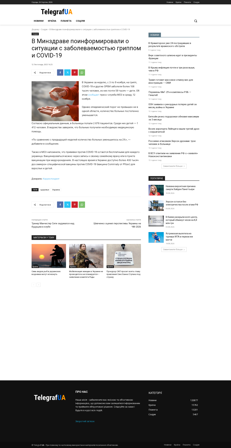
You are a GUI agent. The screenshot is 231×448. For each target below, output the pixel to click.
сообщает (94, 94)
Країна (35, 267)
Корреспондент (51, 178)
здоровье (44, 189)
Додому (35, 29)
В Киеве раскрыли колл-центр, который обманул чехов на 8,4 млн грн (182, 220)
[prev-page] (34, 285)
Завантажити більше (173, 166)
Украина (56, 189)
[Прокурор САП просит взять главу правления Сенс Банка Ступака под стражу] (124, 256)
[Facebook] (60, 72)
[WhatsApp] (82, 72)
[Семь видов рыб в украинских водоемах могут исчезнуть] (49, 256)
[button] (195, 21)
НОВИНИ (154, 35)
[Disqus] (86, 333)
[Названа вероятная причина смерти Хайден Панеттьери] (156, 190)
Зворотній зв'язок (85, 421)
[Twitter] (67, 72)
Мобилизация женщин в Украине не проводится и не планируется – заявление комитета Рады (86, 274)
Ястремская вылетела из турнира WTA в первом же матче (179, 236)
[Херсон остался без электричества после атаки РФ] (156, 205)
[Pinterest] (75, 72)
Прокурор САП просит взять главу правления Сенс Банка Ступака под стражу (123, 274)
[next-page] (39, 285)
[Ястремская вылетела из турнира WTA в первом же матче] (156, 237)
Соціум (44, 29)
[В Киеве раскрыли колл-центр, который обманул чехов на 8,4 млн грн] (156, 221)
